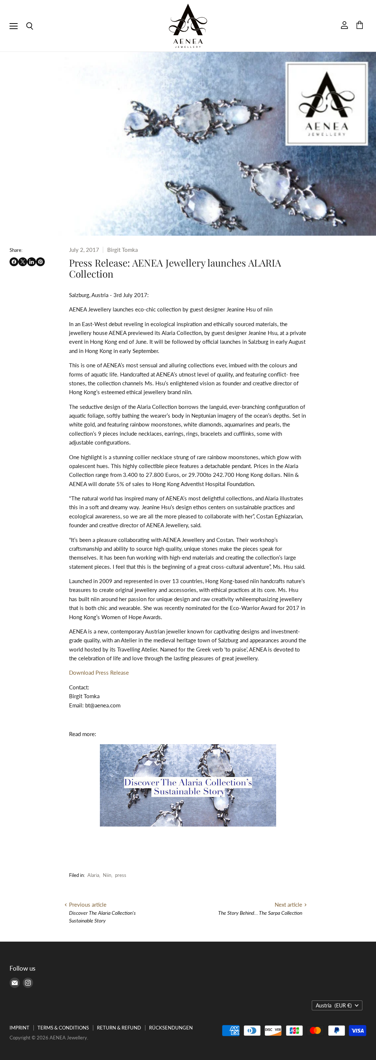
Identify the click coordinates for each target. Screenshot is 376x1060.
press (120, 875)
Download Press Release (99, 672)
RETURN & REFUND (119, 1028)
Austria (334, 1005)
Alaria (93, 875)
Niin (107, 875)
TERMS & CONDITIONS (63, 1028)
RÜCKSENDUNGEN (171, 1028)
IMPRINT (19, 1028)
